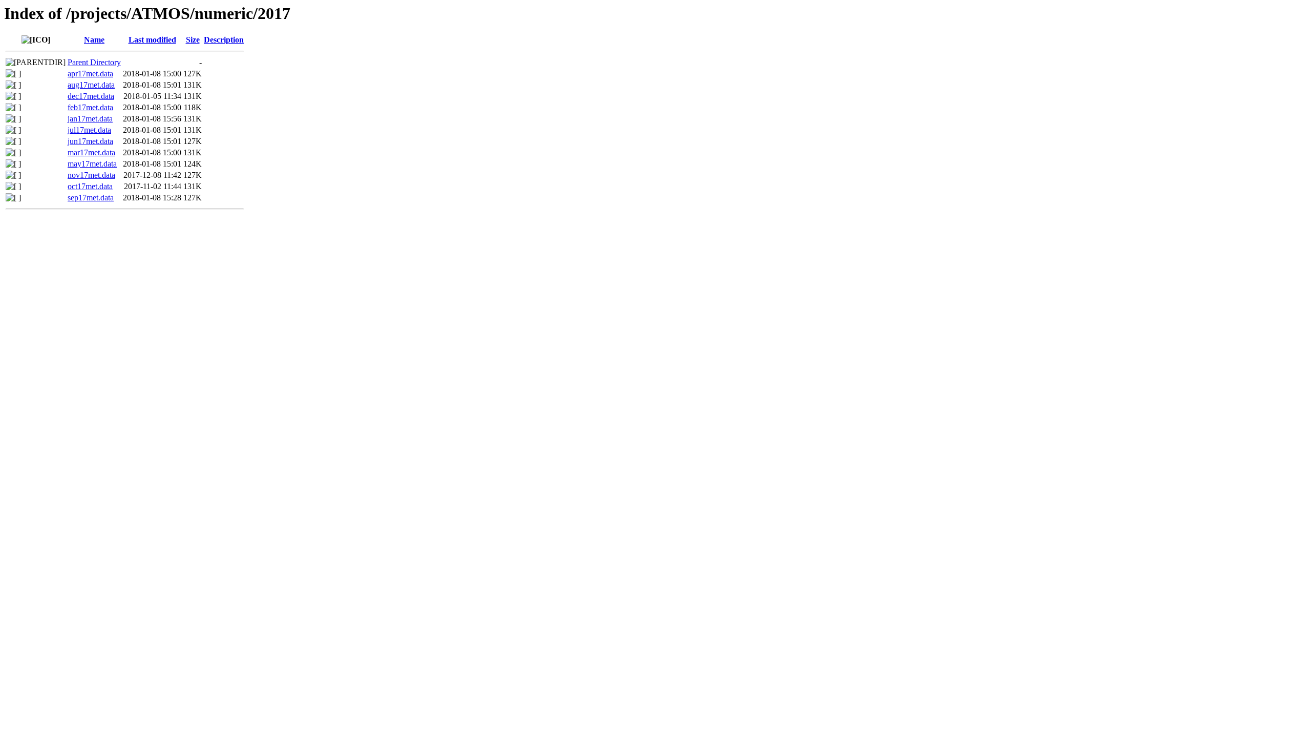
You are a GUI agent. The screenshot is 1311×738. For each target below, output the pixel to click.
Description (224, 39)
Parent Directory (94, 62)
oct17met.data (90, 186)
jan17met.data (90, 118)
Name (94, 39)
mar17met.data (91, 152)
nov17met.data (91, 175)
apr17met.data (90, 73)
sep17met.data (91, 197)
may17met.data (92, 163)
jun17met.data (90, 141)
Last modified (152, 39)
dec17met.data (91, 96)
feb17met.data (90, 107)
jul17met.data (89, 130)
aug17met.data (91, 84)
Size (193, 39)
